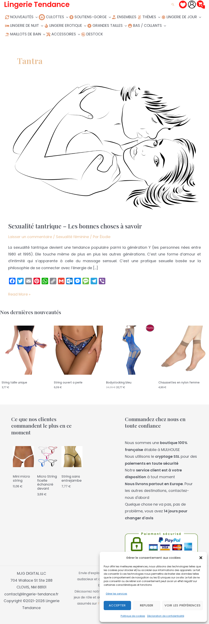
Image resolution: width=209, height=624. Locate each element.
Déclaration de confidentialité (165, 616)
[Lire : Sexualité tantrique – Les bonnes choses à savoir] (104, 148)
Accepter (117, 605)
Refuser (146, 605)
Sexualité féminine (72, 236)
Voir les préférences (183, 605)
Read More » (19, 294)
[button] (201, 558)
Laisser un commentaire (30, 236)
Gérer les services (116, 593)
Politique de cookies (133, 616)
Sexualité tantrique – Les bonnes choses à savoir (75, 226)
